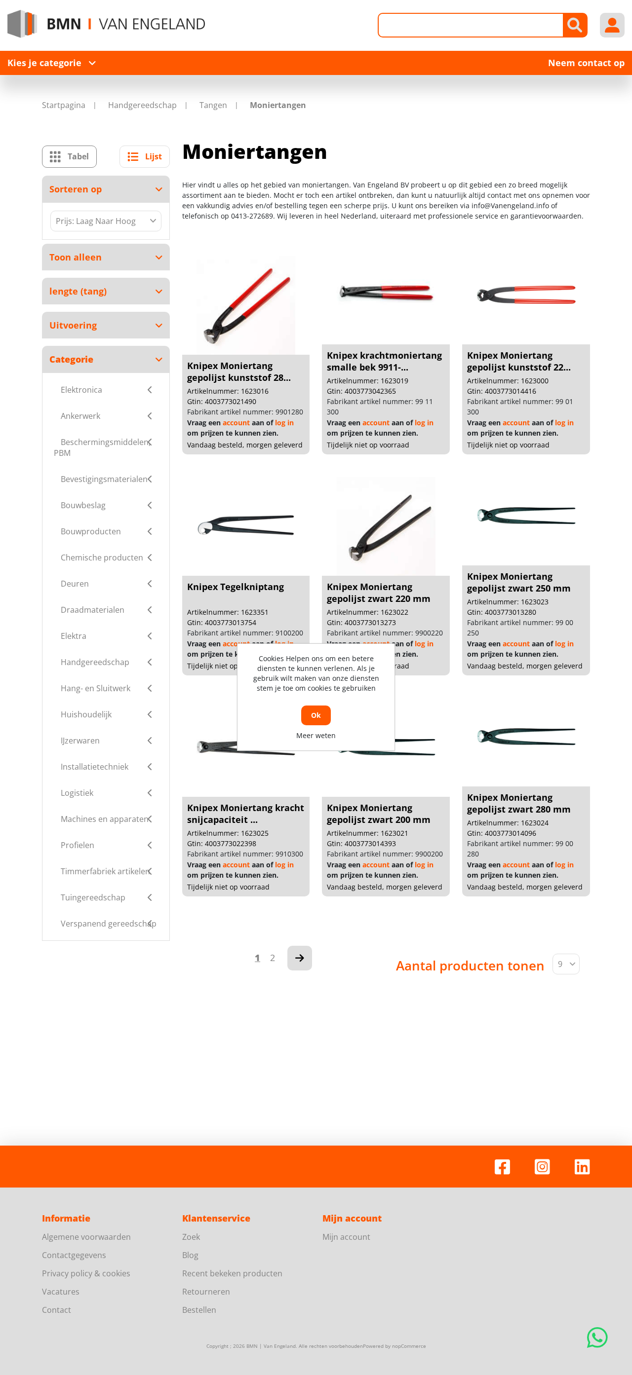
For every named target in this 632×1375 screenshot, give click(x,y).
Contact (56, 1309)
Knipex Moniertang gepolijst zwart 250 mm (519, 582)
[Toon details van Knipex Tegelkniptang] (246, 526)
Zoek (191, 1236)
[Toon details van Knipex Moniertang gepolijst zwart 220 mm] (386, 526)
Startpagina (63, 105)
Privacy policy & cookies (86, 1273)
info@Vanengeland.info (510, 205)
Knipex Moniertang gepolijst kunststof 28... (239, 371)
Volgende (299, 958)
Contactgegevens (74, 1255)
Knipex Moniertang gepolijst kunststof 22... (519, 361)
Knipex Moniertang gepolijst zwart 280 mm (519, 803)
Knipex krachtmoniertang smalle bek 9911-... (384, 361)
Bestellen (199, 1309)
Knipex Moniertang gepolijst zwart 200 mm (379, 813)
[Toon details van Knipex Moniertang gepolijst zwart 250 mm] (526, 516)
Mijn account (346, 1236)
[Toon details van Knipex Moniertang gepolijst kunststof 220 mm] (526, 295)
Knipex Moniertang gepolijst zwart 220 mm (379, 592)
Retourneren (206, 1291)
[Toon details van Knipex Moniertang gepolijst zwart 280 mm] (526, 737)
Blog (190, 1255)
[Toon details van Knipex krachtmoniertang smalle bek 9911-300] (386, 295)
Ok (316, 715)
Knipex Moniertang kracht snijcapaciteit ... (245, 813)
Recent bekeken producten (232, 1273)
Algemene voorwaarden (86, 1236)
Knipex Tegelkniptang (235, 587)
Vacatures (60, 1291)
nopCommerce (409, 1345)
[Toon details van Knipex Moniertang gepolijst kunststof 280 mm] (246, 305)
